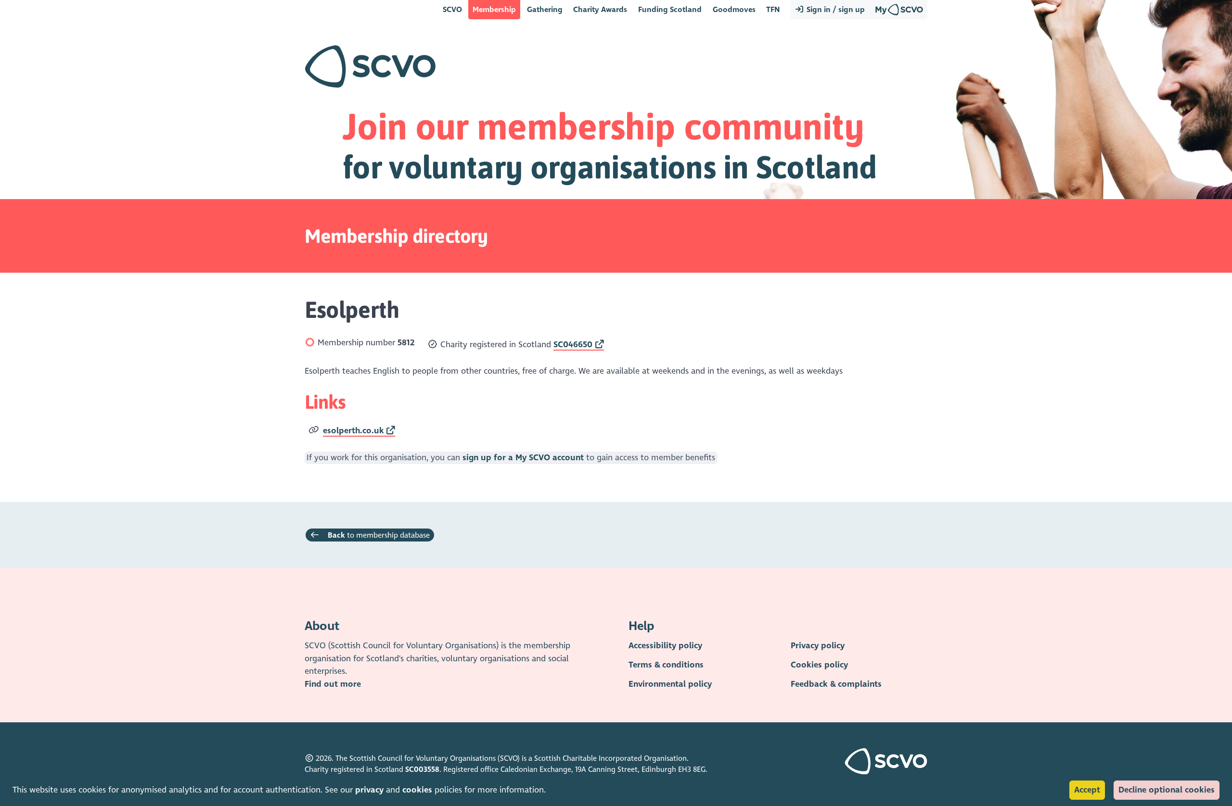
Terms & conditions (666, 665)
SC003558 (422, 769)
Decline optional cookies (1166, 790)
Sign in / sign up (835, 9)
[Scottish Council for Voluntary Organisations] (886, 772)
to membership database (379, 535)
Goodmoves (734, 9)
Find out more (333, 684)
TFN (773, 9)
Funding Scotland (670, 9)
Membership (494, 9)
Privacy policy (818, 646)
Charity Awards (600, 9)
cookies (417, 790)
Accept (1087, 790)
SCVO (452, 9)
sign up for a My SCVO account (523, 458)
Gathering (545, 9)
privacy (369, 790)
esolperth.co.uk (353, 431)
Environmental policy (670, 684)
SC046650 (572, 345)
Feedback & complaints (836, 684)
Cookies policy (819, 665)
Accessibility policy (665, 646)
